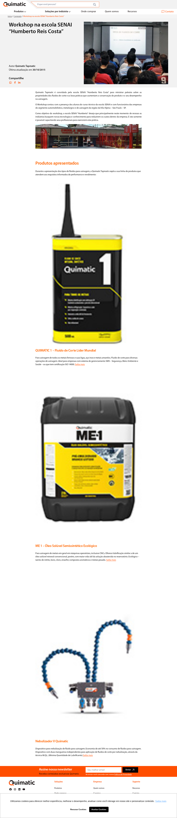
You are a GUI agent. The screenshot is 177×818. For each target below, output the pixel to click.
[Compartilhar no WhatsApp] (10, 82)
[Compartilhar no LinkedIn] (19, 82)
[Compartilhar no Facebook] (15, 82)
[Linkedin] (19, 789)
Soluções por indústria (56, 11)
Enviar (128, 770)
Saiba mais (80, 364)
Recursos (132, 11)
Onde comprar (88, 11)
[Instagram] (15, 789)
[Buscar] (94, 4)
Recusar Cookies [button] (78, 809)
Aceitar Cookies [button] (98, 809)
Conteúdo (17, 16)
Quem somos (112, 11)
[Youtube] (23, 789)
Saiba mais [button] (160, 801)
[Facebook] (10, 789)
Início (10, 16)
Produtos (19, 11)
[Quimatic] (14, 4)
